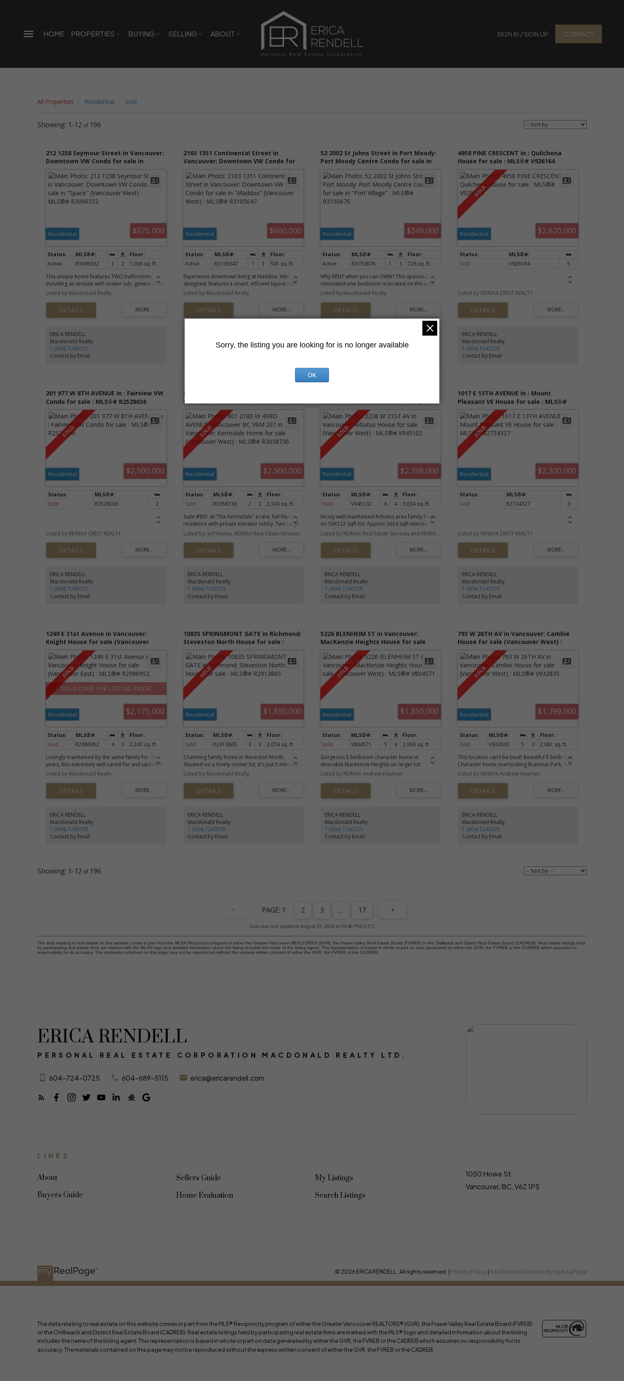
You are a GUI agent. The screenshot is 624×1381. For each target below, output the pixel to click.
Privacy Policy (468, 1271)
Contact (578, 34)
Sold (131, 102)
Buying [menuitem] (141, 33)
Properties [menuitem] (93, 33)
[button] (522, 34)
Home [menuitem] (53, 33)
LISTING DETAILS (71, 310)
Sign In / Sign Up (522, 34)
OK (312, 375)
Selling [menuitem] (182, 33)
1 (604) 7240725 (69, 348)
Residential (99, 102)
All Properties (55, 102)
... (341, 910)
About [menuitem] (223, 33)
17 (362, 910)
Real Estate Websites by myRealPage (538, 1271)
